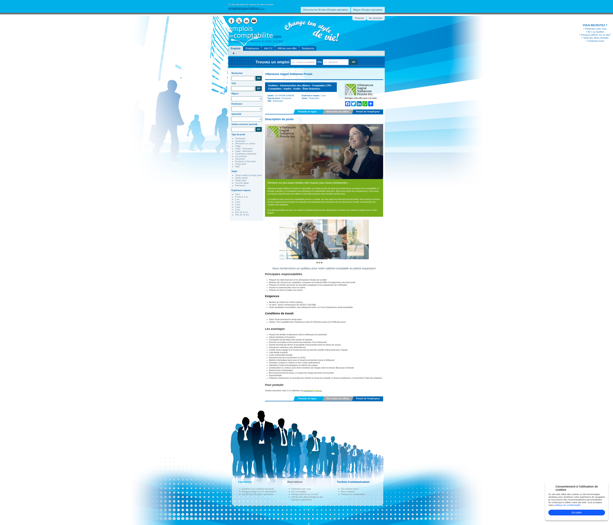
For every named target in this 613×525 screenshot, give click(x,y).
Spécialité (236, 114)
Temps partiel (241, 178)
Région (234, 93)
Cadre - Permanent (244, 149)
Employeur (236, 104)
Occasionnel (241, 156)
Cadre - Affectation (243, 151)
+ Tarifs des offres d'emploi (595, 38)
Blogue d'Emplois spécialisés (367, 9)
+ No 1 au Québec (595, 31)
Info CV (268, 48)
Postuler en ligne (307, 111)
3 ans (237, 204)
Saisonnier (240, 159)
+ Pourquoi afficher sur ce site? (595, 35)
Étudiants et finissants (245, 161)
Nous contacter (348, 491)
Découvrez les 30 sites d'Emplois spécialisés (325, 9)
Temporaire (240, 141)
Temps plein (240, 164)
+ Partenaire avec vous (595, 28)
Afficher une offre (287, 48)
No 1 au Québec (298, 491)
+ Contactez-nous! (595, 41)
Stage (238, 146)
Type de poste (238, 134)
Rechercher (237, 73)
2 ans (237, 202)
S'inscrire (359, 18)
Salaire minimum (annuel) (244, 124)
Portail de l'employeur (368, 111)
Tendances (308, 48)
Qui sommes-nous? (350, 489)
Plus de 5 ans (241, 212)
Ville (319, 62)
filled (237, 166)
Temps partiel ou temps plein (248, 175)
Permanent (240, 138)
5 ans (237, 210)
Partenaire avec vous (301, 489)
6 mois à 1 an (241, 197)
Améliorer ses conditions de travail (258, 489)
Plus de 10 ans (242, 215)
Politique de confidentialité (353, 494)
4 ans (237, 207)
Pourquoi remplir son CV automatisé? (259, 491)
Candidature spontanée (245, 154)
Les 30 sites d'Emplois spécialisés (258, 494)
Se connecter (375, 18)
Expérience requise (240, 190)
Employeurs (252, 48)
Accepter (577, 512)
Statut (234, 171)
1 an (237, 199)
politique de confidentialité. (567, 505)
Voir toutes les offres (337, 111)
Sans (237, 194)
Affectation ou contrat (245, 143)
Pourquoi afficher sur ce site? (304, 494)
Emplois (236, 48)
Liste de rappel (242, 183)
